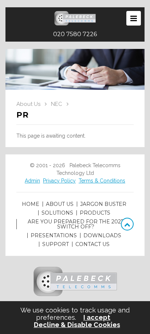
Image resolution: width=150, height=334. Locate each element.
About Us (28, 104)
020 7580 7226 (75, 34)
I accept (96, 317)
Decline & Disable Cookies (77, 325)
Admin (32, 181)
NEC (56, 104)
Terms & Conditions (102, 181)
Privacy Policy (59, 181)
